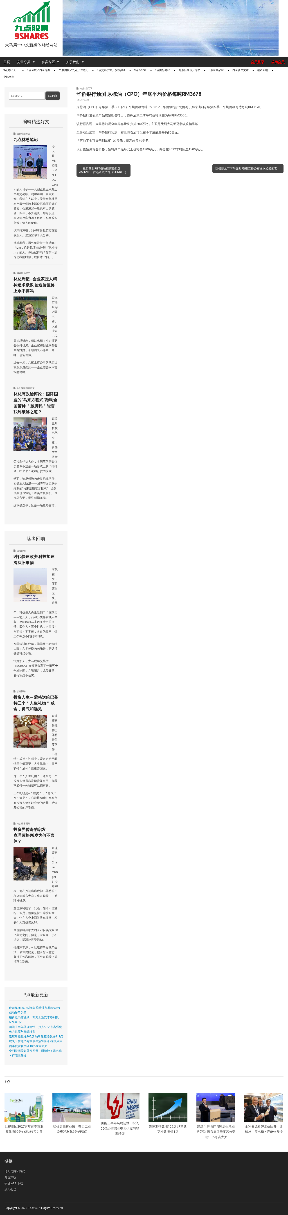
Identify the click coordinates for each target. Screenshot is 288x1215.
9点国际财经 (162, 70)
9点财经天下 (10, 70)
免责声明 (10, 1177)
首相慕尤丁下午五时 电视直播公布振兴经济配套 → (248, 168)
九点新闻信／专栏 (189, 70)
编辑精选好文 (23, 133)
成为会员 (278, 62)
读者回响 (262, 70)
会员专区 (48, 62)
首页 (6, 62)
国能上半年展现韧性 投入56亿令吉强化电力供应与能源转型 (120, 1128)
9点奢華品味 (216, 70)
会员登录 (257, 62)
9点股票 (32, 1208)
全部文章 (8, 76)
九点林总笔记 (26, 139)
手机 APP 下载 (13, 1183)
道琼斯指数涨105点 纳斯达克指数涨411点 (36, 1036)
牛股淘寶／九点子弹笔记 (73, 70)
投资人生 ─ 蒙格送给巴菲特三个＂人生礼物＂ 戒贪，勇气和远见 (36, 703)
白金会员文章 (240, 70)
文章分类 (23, 62)
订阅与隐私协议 (14, 1171)
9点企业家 (140, 70)
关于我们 (72, 62)
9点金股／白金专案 (38, 70)
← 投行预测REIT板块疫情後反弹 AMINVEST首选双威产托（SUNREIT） (103, 170)
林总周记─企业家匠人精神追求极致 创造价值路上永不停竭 (35, 284)
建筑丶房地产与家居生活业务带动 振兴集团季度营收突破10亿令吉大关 (216, 1131)
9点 (18, 388)
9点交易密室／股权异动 (111, 70)
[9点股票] (31, 20)
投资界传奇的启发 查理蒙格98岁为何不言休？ (34, 835)
